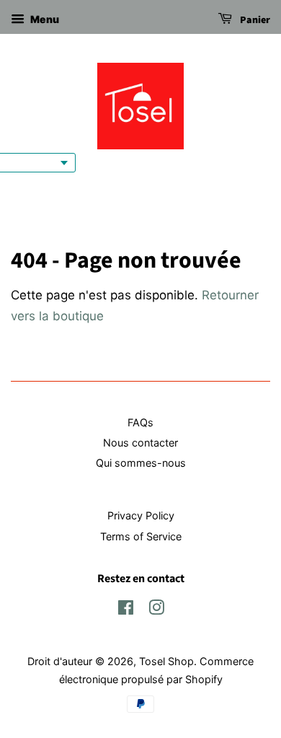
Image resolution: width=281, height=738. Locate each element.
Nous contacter (140, 442)
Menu (43, 19)
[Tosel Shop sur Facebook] (125, 610)
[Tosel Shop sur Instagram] (156, 610)
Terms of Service (141, 536)
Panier (254, 20)
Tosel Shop (166, 661)
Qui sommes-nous (141, 463)
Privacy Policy (140, 515)
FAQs (140, 422)
